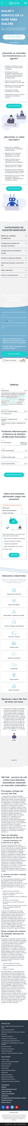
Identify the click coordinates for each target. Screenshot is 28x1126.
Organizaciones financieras (8, 1079)
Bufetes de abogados (6, 1074)
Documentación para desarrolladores (13, 1098)
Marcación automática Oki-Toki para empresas (13, 1032)
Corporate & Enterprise (7, 1036)
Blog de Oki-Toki (6, 1091)
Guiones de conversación (7, 1049)
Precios (3, 1087)
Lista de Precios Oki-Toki (9, 1089)
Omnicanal (4, 1034)
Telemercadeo (4, 1068)
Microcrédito (4, 1072)
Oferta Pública (6, 1102)
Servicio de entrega (6, 1064)
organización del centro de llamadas (10, 1081)
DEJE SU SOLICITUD (14, 105)
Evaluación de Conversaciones (9, 1038)
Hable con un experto (14, 37)
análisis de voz (14, 401)
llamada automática (6, 1046)
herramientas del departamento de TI (10, 1040)
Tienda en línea (5, 1059)
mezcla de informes (11, 402)
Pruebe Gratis (14, 42)
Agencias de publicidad (7, 1077)
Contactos (4, 1096)
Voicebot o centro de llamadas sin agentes (12, 1053)
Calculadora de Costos (14, 474)
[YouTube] (16, 1107)
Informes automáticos (6, 1051)
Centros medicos (5, 1066)
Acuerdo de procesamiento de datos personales (14, 365)
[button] (13, 760)
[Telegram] (12, 1107)
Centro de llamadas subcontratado (10, 1061)
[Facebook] (3, 1107)
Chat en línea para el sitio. (7, 1030)
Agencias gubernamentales (8, 1070)
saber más (14, 555)
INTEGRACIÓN (5, 1085)
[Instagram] (7, 1107)
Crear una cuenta (14, 354)
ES (2, 3)
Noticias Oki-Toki (6, 1100)
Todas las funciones (7, 1093)
